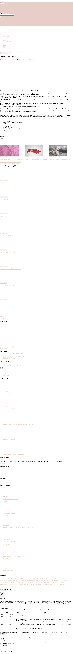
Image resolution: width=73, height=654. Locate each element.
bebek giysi (49, 578)
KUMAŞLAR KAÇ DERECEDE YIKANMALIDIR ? (13, 353)
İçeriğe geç (2, 1)
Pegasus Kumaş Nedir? (9, 439)
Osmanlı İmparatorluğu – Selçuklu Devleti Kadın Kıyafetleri (18, 424)
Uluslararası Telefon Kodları (7, 285)
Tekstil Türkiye (18, 365)
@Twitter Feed (3, 348)
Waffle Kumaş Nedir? (5, 183)
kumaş (9, 101)
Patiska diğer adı (56, 159)
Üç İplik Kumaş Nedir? (6, 216)
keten (7, 106)
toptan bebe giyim (52, 582)
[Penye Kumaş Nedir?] (12, 150)
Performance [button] (3, 634)
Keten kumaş (5, 582)
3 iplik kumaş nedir (4, 578)
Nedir (29, 582)
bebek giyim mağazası (28, 578)
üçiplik (61, 584)
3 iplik (1, 578)
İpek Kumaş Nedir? (5, 199)
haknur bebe (52, 580)
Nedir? (4, 40)
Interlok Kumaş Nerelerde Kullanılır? (66, 580)
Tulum (57, 582)
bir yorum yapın (36, 59)
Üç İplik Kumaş (32, 584)
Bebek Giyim (5, 39)
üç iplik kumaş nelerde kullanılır (66, 584)
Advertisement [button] (3, 644)
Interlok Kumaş (60, 580)
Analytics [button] (2, 639)
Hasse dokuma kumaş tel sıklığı (14, 159)
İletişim (4, 45)
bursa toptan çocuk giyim (41, 580)
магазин (4, 7)
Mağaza (4, 42)
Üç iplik (29, 584)
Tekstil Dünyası (6, 36)
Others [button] (1, 649)
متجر (4, 9)
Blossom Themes (32, 587)
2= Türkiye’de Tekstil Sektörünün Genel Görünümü (14, 356)
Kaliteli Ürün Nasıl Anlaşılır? (9, 358)
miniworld (21, 582)
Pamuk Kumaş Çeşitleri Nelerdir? (54, 156)
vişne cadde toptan (17, 584)
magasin (4, 8)
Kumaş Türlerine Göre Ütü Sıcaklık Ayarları (14, 454)
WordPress (42, 587)
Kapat (2, 3)
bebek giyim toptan (39, 578)
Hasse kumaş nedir (41, 159)
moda (26, 582)
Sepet (4, 47)
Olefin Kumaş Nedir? (8, 570)
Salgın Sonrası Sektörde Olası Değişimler (12, 355)
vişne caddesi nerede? (9, 584)
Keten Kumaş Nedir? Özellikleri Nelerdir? (10, 269)
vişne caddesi (61, 582)
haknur (47, 580)
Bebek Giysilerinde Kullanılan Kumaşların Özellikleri (62, 578)
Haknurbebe (3, 463)
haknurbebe (7, 59)
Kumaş (10, 582)
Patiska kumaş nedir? (65, 159)
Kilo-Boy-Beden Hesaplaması (7, 318)
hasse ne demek (49, 159)
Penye (32, 582)
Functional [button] (2, 629)
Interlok (56, 580)
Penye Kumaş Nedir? (4, 156)
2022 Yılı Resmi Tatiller (6, 302)
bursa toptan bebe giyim (19, 580)
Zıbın (27, 584)
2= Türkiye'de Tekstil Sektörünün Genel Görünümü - (28, 364)
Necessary (4, 607)
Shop (4, 6)
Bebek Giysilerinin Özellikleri (5, 580)
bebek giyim (18, 578)
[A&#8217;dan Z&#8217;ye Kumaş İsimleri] (36, 150)
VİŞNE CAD (23, 584)
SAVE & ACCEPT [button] (4, 653)
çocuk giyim (44, 584)
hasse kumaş (25, 159)
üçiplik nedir (8, 585)
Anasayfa (5, 35)
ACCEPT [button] (10, 590)
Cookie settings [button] (4, 590)
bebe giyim (11, 578)
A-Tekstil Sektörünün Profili (7, 252)
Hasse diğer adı (3, 159)
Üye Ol (4, 43)
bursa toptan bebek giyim (32, 580)
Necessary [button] (2, 606)
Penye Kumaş (35, 582)
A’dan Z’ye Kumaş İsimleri (29, 156)
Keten (1, 582)
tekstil (47, 582)
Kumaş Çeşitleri (8, 41)
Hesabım (5, 50)
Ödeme (4, 48)
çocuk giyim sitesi (54, 584)
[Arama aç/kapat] (1, 13)
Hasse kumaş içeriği (32, 159)
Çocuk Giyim (5, 37)
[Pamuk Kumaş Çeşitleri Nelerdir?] (60, 150)
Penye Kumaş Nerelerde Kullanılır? (41, 582)
